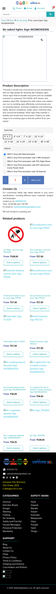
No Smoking (22, 20)
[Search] (50, 14)
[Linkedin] (17, 478)
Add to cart (36, 180)
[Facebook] (4, 478)
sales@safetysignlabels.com (27, 207)
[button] (4, 8)
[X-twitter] (10, 478)
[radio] (7, 137)
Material (7, 148)
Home (4, 20)
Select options (13, 262)
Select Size (8, 130)
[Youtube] (14, 478)
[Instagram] (7, 478)
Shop (11, 20)
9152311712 (20, 201)
